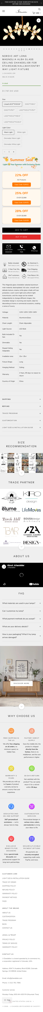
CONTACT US (7, 928)
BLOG (4, 924)
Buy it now (21, 237)
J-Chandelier (8, 73)
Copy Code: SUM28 (22, 220)
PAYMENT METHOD (9, 897)
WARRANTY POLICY (9, 893)
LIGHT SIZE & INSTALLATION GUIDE (15, 878)
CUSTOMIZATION (8, 916)
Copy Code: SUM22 (22, 184)
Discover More (21, 683)
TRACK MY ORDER (9, 882)
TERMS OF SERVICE (9, 943)
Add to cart (21, 230)
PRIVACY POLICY (8, 939)
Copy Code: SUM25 (22, 202)
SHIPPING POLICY (9, 886)
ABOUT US (6, 913)
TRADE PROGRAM (9, 920)
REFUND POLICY (8, 890)
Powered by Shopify (31, 1006)
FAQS (4, 901)
